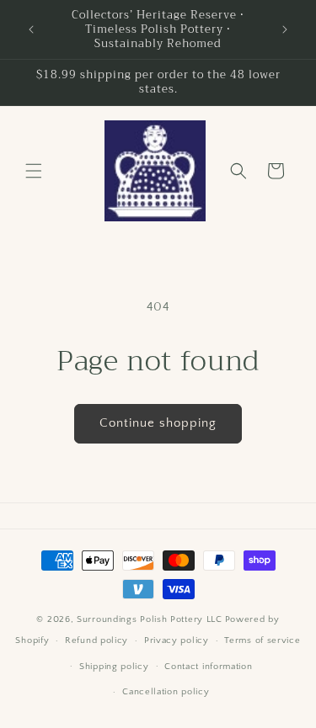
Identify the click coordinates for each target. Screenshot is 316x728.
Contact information (208, 667)
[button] (33, 170)
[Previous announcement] (31, 29)
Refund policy (96, 640)
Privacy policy (176, 640)
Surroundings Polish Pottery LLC (149, 619)
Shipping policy (114, 667)
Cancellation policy (165, 692)
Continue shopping (158, 423)
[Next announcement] (284, 29)
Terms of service (262, 640)
